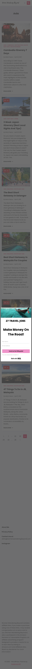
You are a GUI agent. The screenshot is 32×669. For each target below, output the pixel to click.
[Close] (29, 309)
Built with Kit (16, 358)
